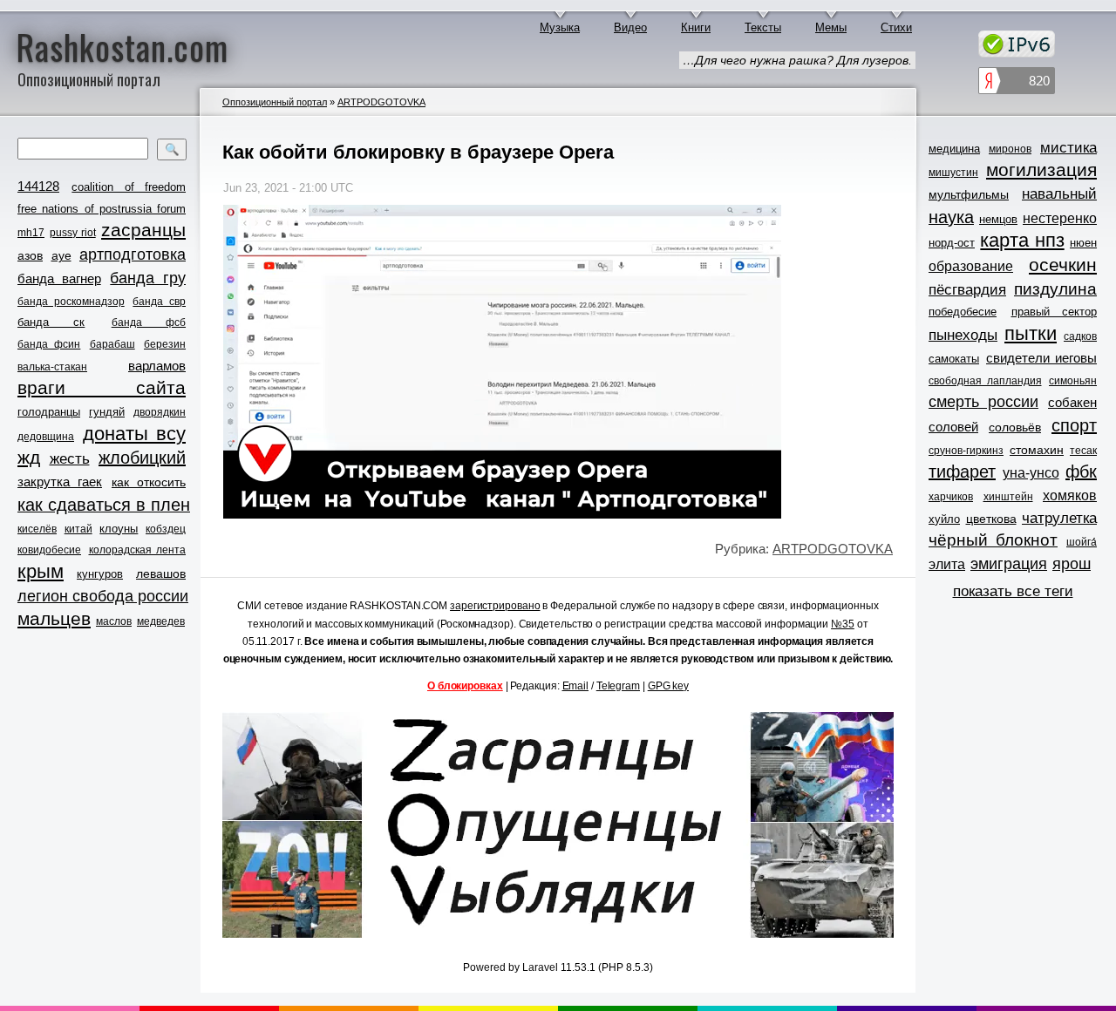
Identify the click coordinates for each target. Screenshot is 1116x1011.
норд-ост (952, 242)
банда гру (148, 278)
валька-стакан (52, 367)
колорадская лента (138, 550)
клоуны (118, 528)
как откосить (149, 482)
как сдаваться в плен (103, 504)
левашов (161, 573)
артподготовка (132, 254)
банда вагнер (59, 278)
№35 (842, 624)
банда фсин (48, 344)
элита (947, 564)
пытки (1030, 333)
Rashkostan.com (122, 46)
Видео (630, 27)
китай (78, 529)
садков (1080, 336)
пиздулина (1055, 289)
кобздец (166, 529)
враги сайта (101, 387)
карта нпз (1022, 240)
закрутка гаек (59, 481)
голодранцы (48, 411)
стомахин (1037, 450)
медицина (954, 148)
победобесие (963, 311)
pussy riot (72, 233)
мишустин (953, 172)
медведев (161, 621)
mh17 (30, 233)
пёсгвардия (967, 290)
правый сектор (1054, 311)
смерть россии (983, 402)
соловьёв (1015, 427)
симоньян (1073, 381)
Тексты (763, 27)
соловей (953, 426)
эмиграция (1008, 564)
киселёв (37, 529)
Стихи (896, 27)
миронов (1010, 149)
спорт (1074, 425)
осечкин (1063, 264)
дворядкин (159, 412)
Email (575, 686)
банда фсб (149, 322)
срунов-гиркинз (966, 450)
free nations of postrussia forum (101, 208)
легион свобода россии (102, 596)
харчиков (951, 497)
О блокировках (465, 686)
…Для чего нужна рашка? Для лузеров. (797, 60)
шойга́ (1081, 542)
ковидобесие (49, 550)
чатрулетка (1059, 518)
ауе (61, 255)
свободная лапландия (985, 381)
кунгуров (100, 573)
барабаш (112, 344)
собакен (1072, 402)
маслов (114, 621)
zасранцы (143, 230)
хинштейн (1008, 497)
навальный (1059, 194)
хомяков (1070, 495)
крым (40, 571)
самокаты (954, 358)
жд (28, 457)
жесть (70, 459)
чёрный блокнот (993, 540)
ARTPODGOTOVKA (381, 102)
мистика (1068, 147)
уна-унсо (1031, 472)
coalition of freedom (128, 186)
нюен (1083, 242)
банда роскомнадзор (71, 301)
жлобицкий (142, 457)
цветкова (991, 519)
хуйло (944, 519)
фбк (1081, 471)
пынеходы (963, 335)
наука (951, 217)
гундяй (107, 411)
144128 (38, 186)
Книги (696, 27)
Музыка (560, 27)
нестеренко (1060, 218)
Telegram (618, 686)
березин (165, 344)
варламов (157, 365)
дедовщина (45, 437)
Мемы (831, 27)
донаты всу (135, 434)
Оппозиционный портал (274, 102)
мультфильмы (969, 194)
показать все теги (1013, 591)
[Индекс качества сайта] (1016, 83)
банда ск (51, 322)
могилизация (1041, 169)
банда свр (159, 301)
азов (30, 255)
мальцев (54, 618)
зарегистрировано (495, 606)
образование (971, 266)
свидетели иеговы (1041, 357)
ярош (1071, 564)
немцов (998, 219)
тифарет (962, 471)
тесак (1083, 450)
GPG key (668, 686)
